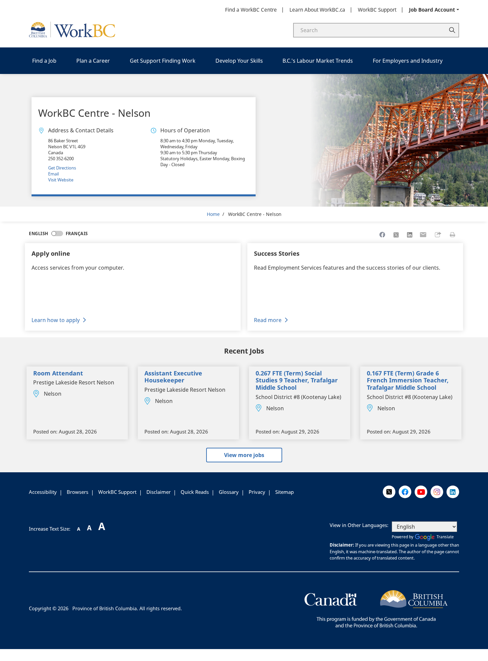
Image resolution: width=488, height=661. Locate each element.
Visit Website (60, 180)
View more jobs (244, 455)
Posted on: (45, 431)
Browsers (77, 492)
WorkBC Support (377, 9)
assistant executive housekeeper (173, 376)
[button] (438, 234)
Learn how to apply (56, 320)
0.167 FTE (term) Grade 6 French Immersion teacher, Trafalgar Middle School (407, 380)
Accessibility (43, 492)
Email (53, 174)
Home (213, 214)
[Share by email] (423, 235)
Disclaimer (158, 492)
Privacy (257, 492)
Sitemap (284, 492)
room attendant (58, 373)
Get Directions (62, 168)
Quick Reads (195, 492)
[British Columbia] (376, 608)
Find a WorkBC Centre (251, 9)
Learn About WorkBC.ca (317, 9)
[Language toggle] (57, 233)
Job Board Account (432, 9)
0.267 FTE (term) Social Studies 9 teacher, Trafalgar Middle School (297, 380)
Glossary (229, 492)
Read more (268, 320)
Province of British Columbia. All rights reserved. (127, 608)
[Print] (452, 235)
